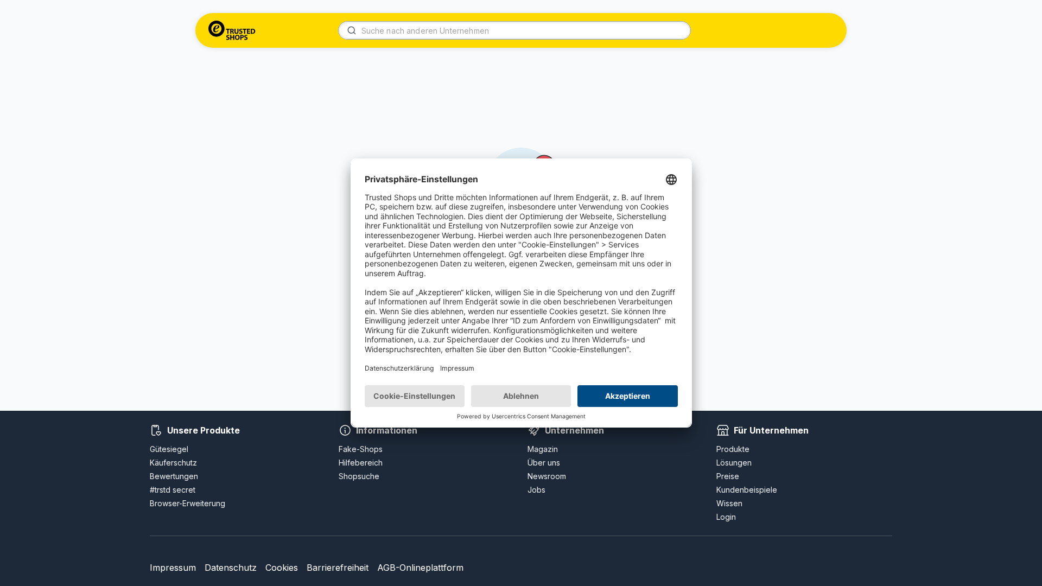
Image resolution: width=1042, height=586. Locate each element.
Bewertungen (174, 476)
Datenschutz (231, 567)
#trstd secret (172, 489)
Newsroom (547, 476)
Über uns (544, 462)
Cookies (281, 567)
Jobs (536, 489)
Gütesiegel (169, 449)
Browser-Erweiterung (187, 503)
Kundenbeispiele (746, 489)
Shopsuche (359, 476)
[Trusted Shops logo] (232, 30)
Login (726, 516)
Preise (727, 476)
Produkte (732, 449)
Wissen (729, 503)
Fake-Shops (361, 449)
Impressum (173, 567)
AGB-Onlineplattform (420, 567)
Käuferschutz (173, 462)
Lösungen (734, 462)
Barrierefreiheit (337, 567)
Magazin (543, 449)
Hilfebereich (361, 462)
